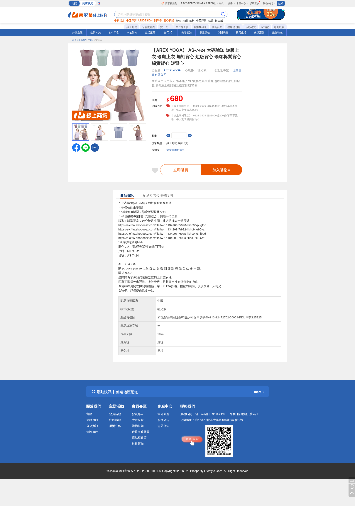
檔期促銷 (217, 27)
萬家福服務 (170, 3)
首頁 (74, 39)
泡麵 (185, 20)
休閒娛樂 (223, 32)
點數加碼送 (200, 27)
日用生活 (241, 32)
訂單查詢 (254, 3)
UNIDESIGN (145, 20)
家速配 (265, 27)
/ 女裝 (91, 39)
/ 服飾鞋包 (82, 39)
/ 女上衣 (98, 39)
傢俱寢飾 (259, 32)
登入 (221, 3)
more (257, 392)
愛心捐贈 (169, 20)
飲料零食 (114, 32)
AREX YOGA (172, 70)
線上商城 (131, 27)
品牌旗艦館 (148, 27)
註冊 (230, 3)
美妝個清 (186, 32)
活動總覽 (251, 27)
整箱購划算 (233, 27)
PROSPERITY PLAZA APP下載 (198, 3)
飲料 (192, 20)
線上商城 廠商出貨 (177, 143)
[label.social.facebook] (76, 147)
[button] (95, 147)
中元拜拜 (131, 20)
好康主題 (77, 32)
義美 (210, 20)
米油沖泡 (132, 32)
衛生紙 (219, 20)
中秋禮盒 (119, 20)
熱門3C (168, 32)
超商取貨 (279, 27)
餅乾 (178, 20)
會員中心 (241, 3)
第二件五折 (182, 27)
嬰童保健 (205, 32)
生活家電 (150, 32)
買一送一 (165, 27)
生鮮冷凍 (95, 32)
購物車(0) (268, 3)
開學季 (158, 20)
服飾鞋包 (277, 32)
